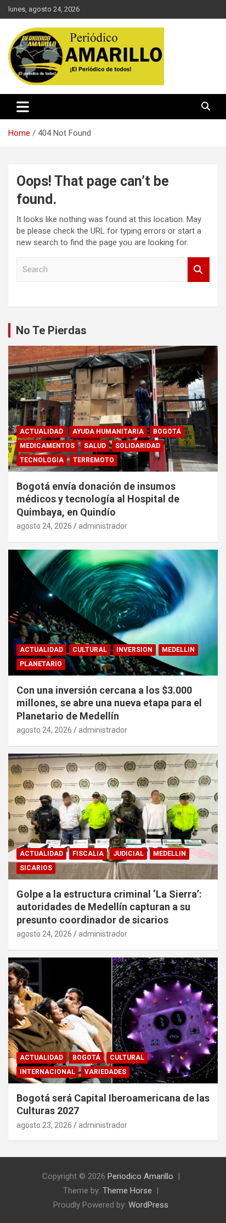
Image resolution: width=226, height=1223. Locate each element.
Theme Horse (127, 1191)
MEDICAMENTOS (47, 446)
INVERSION (134, 650)
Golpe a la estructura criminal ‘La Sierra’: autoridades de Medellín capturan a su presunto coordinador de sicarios (109, 907)
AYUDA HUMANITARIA (108, 431)
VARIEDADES (105, 1072)
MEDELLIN (178, 650)
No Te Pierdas (51, 330)
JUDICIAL (128, 853)
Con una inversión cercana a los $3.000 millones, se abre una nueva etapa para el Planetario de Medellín (109, 703)
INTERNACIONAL (47, 1072)
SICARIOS (36, 868)
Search (199, 269)
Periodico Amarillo (140, 1176)
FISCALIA (88, 853)
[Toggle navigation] (22, 106)
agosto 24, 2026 (44, 526)
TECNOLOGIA (42, 460)
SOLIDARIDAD (137, 446)
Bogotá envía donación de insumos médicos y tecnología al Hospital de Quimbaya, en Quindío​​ (97, 499)
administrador (102, 526)
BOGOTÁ (167, 431)
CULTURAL (89, 650)
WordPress (148, 1205)
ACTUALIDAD (41, 431)
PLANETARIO (41, 664)
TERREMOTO (93, 460)
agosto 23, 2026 (44, 1125)
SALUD (95, 446)
